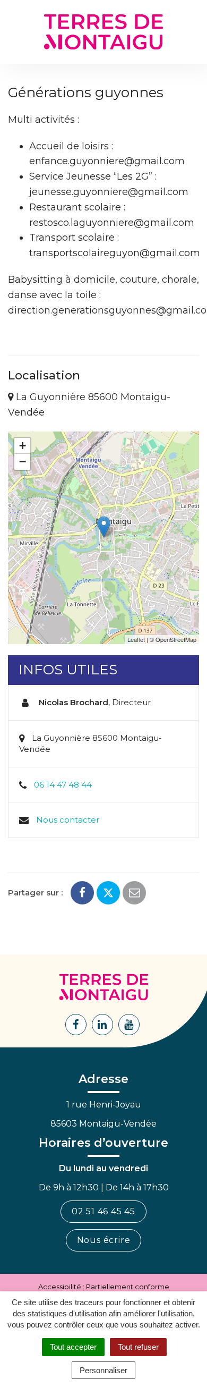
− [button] (22, 461)
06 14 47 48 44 (63, 785)
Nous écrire (104, 1240)
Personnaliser (103, 1370)
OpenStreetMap (176, 639)
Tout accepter (73, 1346)
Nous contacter (67, 820)
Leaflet (136, 639)
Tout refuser (138, 1346)
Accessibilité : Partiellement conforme (103, 1286)
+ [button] (22, 445)
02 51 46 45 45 (103, 1211)
